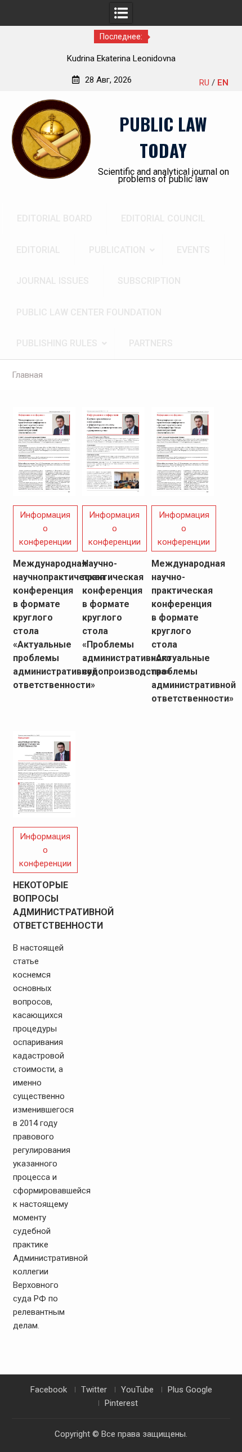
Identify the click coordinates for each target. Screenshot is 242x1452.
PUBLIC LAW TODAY (163, 137)
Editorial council (163, 218)
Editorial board (54, 218)
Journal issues (52, 280)
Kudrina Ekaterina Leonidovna (121, 58)
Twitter (94, 1389)
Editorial (38, 250)
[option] (121, 58)
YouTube (137, 1389)
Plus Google (190, 1389)
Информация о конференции (45, 528)
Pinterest (121, 1403)
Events (193, 250)
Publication (117, 250)
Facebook (48, 1389)
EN (222, 83)
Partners (151, 343)
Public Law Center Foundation (89, 312)
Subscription (149, 280)
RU (204, 83)
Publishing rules (56, 343)
